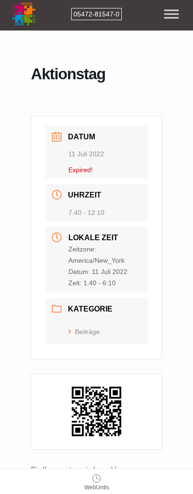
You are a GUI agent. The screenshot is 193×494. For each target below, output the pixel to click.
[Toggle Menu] (171, 13)
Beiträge (87, 331)
